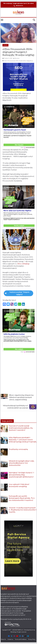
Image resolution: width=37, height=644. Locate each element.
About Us (3, 639)
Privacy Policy (31, 639)
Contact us (10, 639)
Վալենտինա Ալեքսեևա (26, 61)
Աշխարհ (5, 45)
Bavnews (17, 58)
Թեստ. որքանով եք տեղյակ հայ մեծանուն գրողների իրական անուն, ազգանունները (21, 397)
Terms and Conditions (20, 639)
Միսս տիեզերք (23, 264)
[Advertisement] (18, 373)
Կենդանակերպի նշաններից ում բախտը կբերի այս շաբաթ (15, 407)
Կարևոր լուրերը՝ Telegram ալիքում (19, 293)
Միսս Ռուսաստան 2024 (11, 61)
